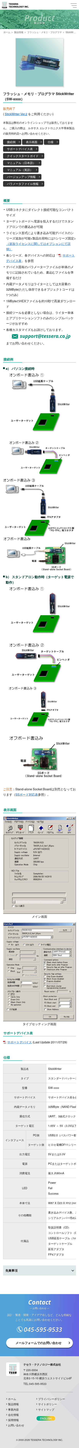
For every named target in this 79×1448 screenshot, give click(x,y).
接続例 (11, 142)
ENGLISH (46, 1418)
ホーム (6, 32)
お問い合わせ (16, 1425)
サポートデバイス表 (20, 149)
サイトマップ (46, 1409)
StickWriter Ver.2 (16, 114)
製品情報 (18, 32)
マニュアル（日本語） (21, 163)
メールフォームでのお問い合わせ (39, 1343)
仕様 (50, 142)
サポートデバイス (19, 1042)
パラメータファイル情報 (23, 184)
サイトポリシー (47, 1404)
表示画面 (31, 142)
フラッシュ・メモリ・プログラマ (44, 32)
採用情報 (13, 1420)
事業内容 (13, 1409)
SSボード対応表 (26, 794)
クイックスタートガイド (23, 156)
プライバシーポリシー (51, 1399)
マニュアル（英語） (20, 170)
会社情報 (13, 1415)
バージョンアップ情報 (21, 177)
